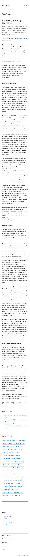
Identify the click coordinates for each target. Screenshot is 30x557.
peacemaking (6, 471)
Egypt (15, 449)
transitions (16, 492)
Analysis (20, 402)
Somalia (18, 483)
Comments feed (8, 522)
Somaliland (5, 486)
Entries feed (7, 520)
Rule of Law (18, 477)
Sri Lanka (20, 486)
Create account (7, 516)
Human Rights (6, 461)
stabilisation (6, 489)
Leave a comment (22, 403)
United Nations (6, 495)
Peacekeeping (20, 468)
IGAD (4, 464)
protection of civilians (8, 477)
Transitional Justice (7, 492)
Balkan (4, 443)
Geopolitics (11, 452)
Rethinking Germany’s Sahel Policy (12, 21)
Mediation (13, 464)
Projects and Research (7, 539)
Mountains (20, 464)
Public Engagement (7, 535)
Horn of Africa (6, 458)
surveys (22, 191)
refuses (18, 305)
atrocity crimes (21, 440)
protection (17, 474)
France (3, 403)
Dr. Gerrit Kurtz (8, 5)
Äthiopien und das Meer (9, 424)
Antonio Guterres (11, 440)
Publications (5, 542)
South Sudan (13, 486)
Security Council (17, 480)
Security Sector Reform (8, 483)
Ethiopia (5, 452)
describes (10, 126)
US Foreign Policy (16, 495)
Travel (3, 549)
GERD (17, 452)
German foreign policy (9, 403)
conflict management (19, 443)
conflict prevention (7, 446)
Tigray (16, 489)
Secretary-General (7, 480)
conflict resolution (18, 446)
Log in (5, 518)
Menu (25, 5)
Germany (17, 455)
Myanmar (5, 468)
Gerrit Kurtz (7, 402)
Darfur (4, 449)
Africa (25, 402)
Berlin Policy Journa (20, 38)
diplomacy (10, 449)
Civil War (10, 443)
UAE (22, 492)
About (3, 531)
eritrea (20, 449)
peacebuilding (12, 468)
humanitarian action (16, 458)
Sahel (16, 403)
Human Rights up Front (17, 461)
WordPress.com (7, 524)
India (8, 464)
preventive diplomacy (8, 474)
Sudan (12, 489)
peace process (14, 471)
